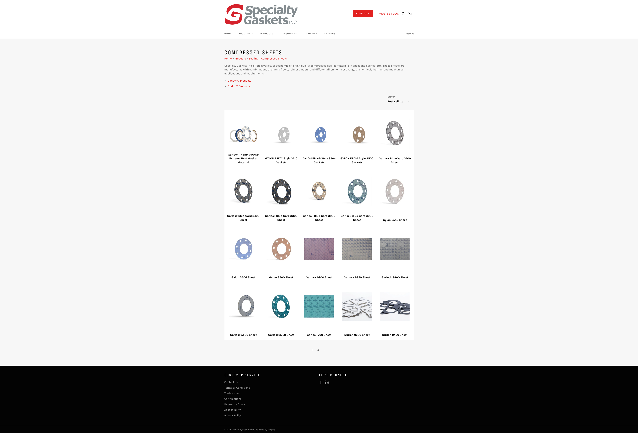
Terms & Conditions (237, 387)
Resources (290, 33)
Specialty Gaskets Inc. (244, 429)
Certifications (233, 398)
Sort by (391, 97)
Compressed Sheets (274, 58)
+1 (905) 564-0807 (387, 13)
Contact (312, 33)
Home (227, 33)
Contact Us (363, 13)
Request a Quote (234, 404)
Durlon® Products (239, 86)
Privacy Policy (233, 415)
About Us (245, 33)
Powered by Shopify (265, 429)
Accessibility (232, 409)
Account (410, 33)
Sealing (253, 58)
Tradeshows (231, 393)
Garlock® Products (239, 80)
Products (267, 33)
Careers (329, 33)
